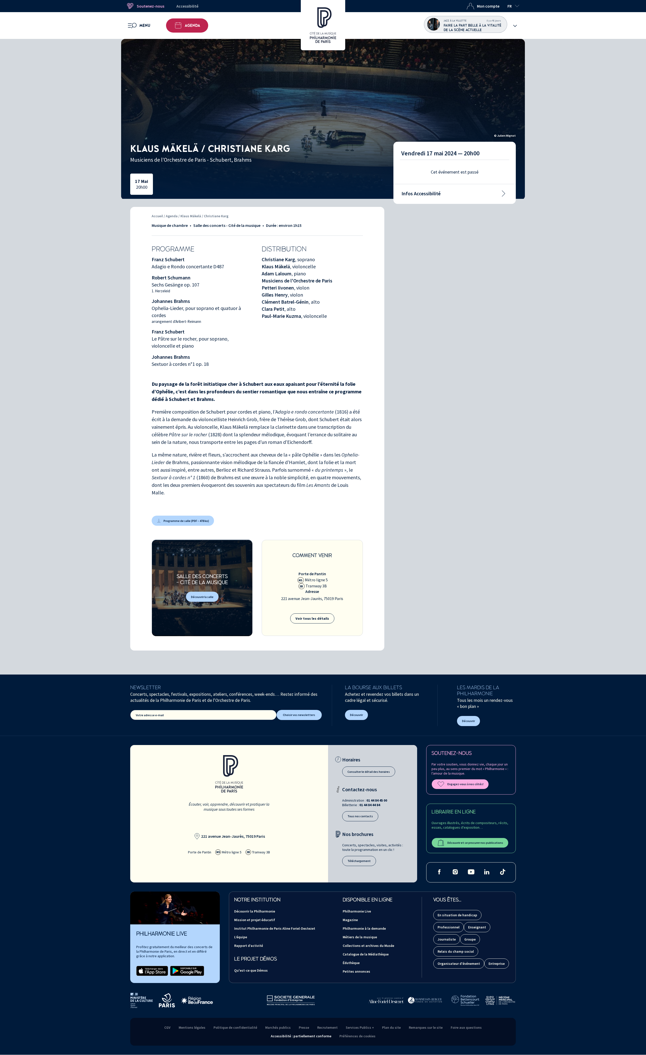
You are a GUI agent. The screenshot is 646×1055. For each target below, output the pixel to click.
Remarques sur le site (426, 1027)
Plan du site (391, 1027)
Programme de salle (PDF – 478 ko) (186, 521)
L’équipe (240, 937)
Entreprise (497, 963)
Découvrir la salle (202, 597)
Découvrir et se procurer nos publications (475, 843)
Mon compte (488, 6)
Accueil (157, 216)
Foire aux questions (466, 1027)
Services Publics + (360, 1027)
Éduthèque (351, 963)
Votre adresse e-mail (150, 715)
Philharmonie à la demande (364, 928)
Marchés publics (278, 1027)
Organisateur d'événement (459, 963)
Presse (304, 1027)
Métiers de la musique (360, 937)
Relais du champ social (456, 951)
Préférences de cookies (357, 1036)
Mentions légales (192, 1027)
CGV (167, 1027)
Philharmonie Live (357, 911)
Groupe (470, 939)
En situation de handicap (457, 915)
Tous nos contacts (360, 816)
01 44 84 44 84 (369, 805)
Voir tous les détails (312, 618)
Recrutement (327, 1027)
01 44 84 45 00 (376, 800)
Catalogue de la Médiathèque (366, 954)
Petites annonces (356, 971)
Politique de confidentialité (235, 1027)
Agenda (192, 25)
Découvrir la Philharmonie (254, 911)
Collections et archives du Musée (368, 945)
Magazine (350, 920)
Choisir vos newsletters (299, 715)
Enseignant (477, 927)
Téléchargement (359, 861)
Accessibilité (187, 6)
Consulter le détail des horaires (368, 772)
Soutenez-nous (150, 6)
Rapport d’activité (248, 945)
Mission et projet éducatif (254, 920)
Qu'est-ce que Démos (251, 970)
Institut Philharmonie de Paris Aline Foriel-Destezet (274, 928)
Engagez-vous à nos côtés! (465, 784)
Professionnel (449, 927)
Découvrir (356, 715)
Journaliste (447, 939)
